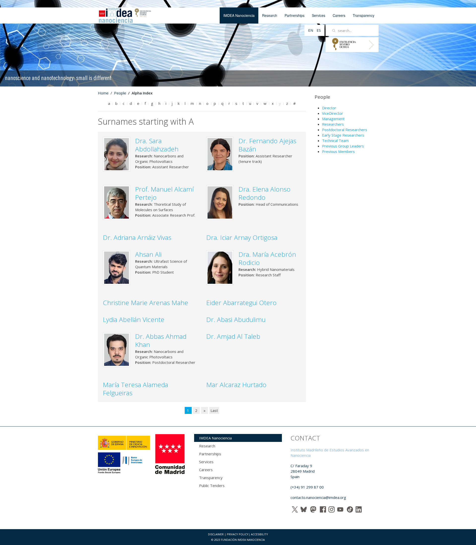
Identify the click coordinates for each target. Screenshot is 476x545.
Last (214, 410)
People (120, 92)
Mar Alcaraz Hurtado (241, 384)
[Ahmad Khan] (116, 349)
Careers (339, 15)
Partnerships (294, 15)
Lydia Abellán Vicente (133, 319)
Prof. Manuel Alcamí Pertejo (164, 193)
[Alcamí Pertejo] (116, 202)
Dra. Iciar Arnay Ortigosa (241, 237)
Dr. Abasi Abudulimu (236, 319)
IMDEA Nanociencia (239, 15)
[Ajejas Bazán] (220, 153)
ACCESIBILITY (259, 534)
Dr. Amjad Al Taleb (233, 336)
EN (311, 30)
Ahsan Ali (148, 254)
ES (319, 30)
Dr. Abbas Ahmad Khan (160, 340)
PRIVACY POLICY (237, 534)
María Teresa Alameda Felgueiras (135, 388)
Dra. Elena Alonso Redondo (264, 193)
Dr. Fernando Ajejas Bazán (267, 144)
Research (269, 15)
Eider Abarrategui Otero (241, 302)
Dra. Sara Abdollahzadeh (156, 144)
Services (318, 15)
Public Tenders (212, 485)
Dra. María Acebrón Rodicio (267, 258)
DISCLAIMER (216, 534)
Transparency (363, 15)
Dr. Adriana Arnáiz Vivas (137, 237)
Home (103, 92)
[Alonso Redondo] (220, 202)
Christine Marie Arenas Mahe (145, 302)
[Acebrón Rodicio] (220, 267)
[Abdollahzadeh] (116, 153)
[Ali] (116, 267)
